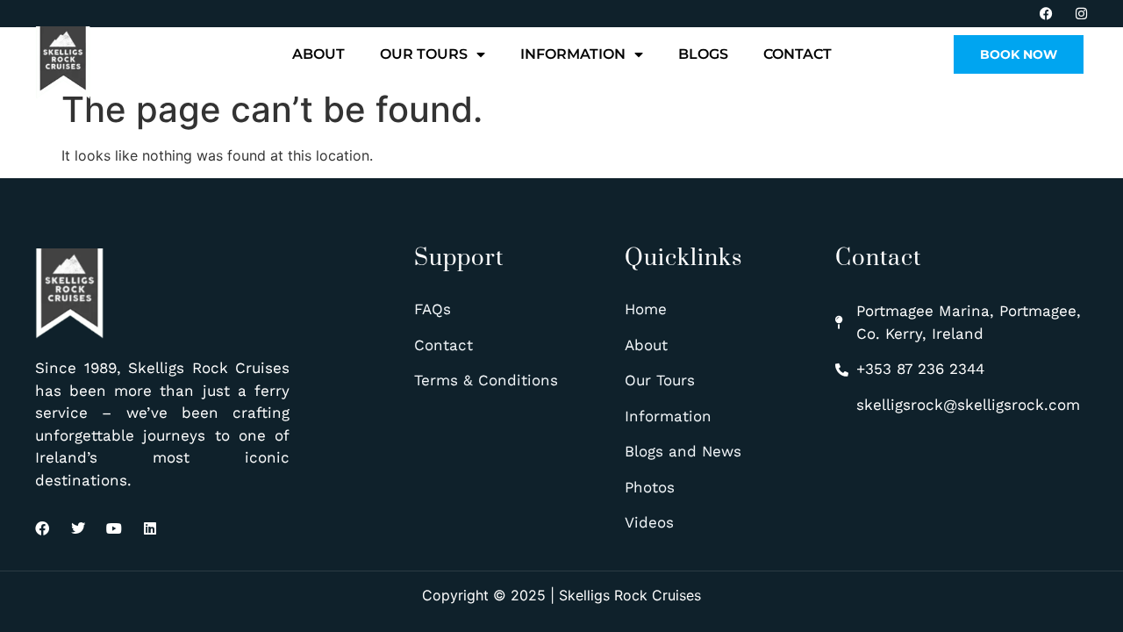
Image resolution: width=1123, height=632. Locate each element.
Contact (797, 54)
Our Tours (424, 54)
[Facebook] (1046, 13)
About (318, 54)
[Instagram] (1081, 13)
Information (573, 54)
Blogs (703, 54)
